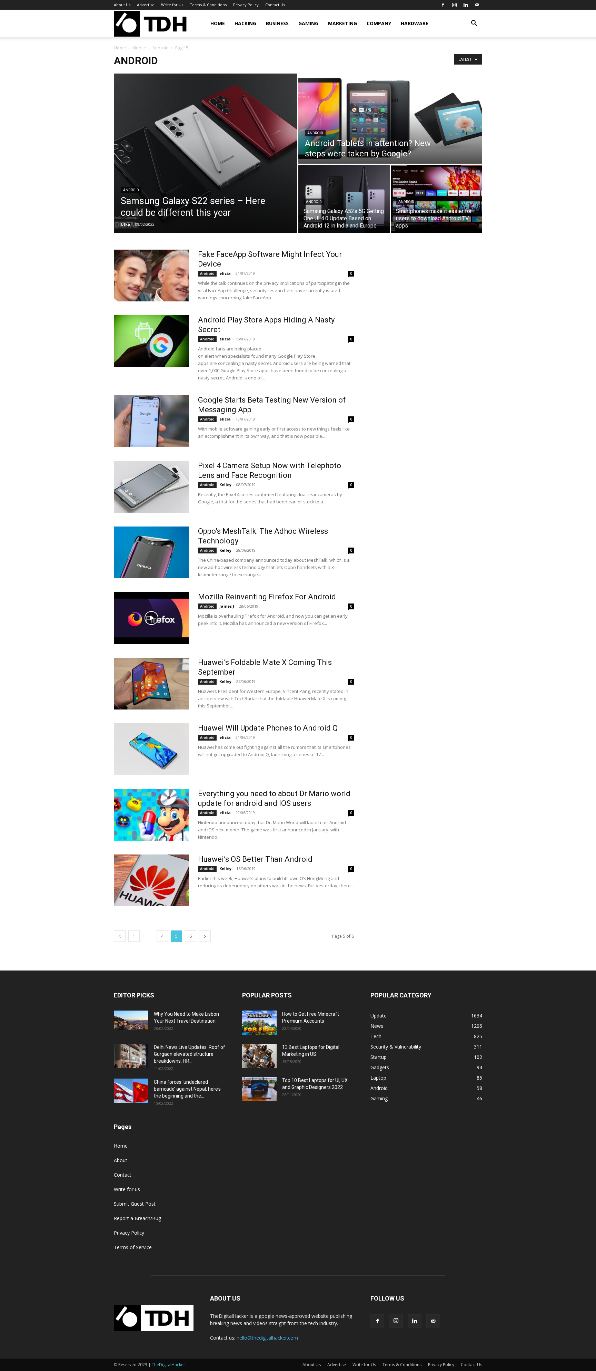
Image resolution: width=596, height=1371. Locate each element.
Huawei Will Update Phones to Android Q (268, 728)
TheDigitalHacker (168, 1365)
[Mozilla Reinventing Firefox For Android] (151, 618)
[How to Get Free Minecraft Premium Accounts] (259, 1023)
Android (160, 48)
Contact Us (275, 4)
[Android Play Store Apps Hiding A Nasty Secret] (151, 341)
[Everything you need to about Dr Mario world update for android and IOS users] (151, 815)
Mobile (139, 48)
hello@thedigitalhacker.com (267, 1337)
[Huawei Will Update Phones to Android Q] (151, 749)
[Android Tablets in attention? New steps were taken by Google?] (390, 119)
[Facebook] (443, 5)
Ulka (125, 224)
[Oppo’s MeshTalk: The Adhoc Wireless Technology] (151, 552)
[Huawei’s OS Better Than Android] (151, 880)
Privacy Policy (246, 4)
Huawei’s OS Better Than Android (255, 859)
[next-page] (205, 936)
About (120, 1160)
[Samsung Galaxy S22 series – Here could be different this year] (205, 153)
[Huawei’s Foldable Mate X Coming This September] (151, 683)
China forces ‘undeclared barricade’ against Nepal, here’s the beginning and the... (187, 1089)
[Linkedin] (465, 5)
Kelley (225, 484)
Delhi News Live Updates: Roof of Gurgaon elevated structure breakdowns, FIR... (189, 1054)
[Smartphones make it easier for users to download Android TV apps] (436, 199)
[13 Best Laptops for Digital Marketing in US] (259, 1056)
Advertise (146, 4)
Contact (122, 1174)
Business (277, 23)
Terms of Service (133, 1247)
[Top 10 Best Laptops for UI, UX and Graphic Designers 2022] (259, 1089)
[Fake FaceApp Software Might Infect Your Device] (151, 275)
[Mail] (477, 5)
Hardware (414, 23)
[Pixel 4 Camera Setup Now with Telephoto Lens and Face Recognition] (151, 487)
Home (217, 23)
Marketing (342, 23)
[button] (474, 24)
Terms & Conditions (208, 4)
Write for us (127, 1189)
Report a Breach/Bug (137, 1218)
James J (226, 606)
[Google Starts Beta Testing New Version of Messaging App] (151, 421)
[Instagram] (454, 5)
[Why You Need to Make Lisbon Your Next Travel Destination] (131, 1020)
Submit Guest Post (135, 1203)
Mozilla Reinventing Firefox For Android (267, 596)
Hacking (245, 23)
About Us (122, 4)
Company (379, 23)
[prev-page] (120, 936)
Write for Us (172, 4)
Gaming (308, 23)
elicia (225, 273)
